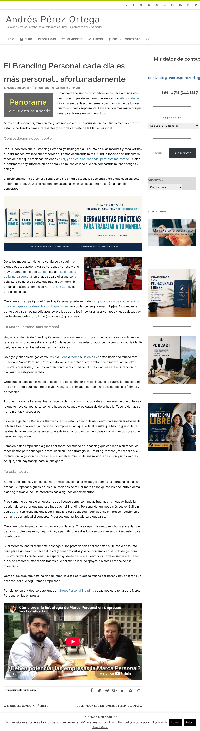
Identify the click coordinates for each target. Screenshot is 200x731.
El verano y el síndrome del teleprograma (109, 705)
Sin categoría (63, 87)
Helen (87, 357)
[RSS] (196, 5)
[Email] (188, 5)
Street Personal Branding (76, 590)
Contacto (133, 39)
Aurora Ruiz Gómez (58, 287)
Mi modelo (75, 39)
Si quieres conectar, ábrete (26, 705)
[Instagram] (173, 5)
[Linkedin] (180, 5)
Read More (100, 727)
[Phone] (126, 5)
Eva (96, 357)
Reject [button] (190, 722)
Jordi (15, 511)
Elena (63, 357)
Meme (75, 357)
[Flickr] (149, 5)
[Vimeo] (157, 5)
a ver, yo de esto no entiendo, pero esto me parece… (95, 159)
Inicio (10, 39)
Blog (28, 39)
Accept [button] (175, 722)
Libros (98, 39)
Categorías (172, 118)
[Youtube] (165, 5)
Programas (47, 39)
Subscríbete (182, 153)
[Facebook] (134, 5)
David (52, 357)
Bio (114, 39)
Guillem (43, 272)
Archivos (155, 179)
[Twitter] (141, 5)
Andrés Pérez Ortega (53, 19)
